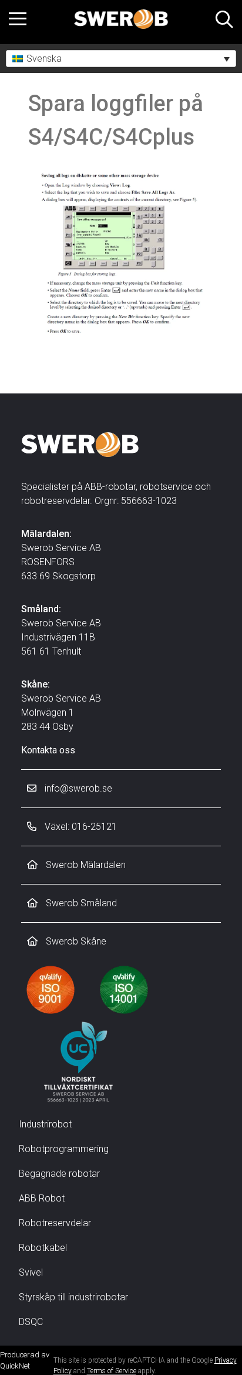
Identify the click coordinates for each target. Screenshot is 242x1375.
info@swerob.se (77, 788)
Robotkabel (43, 1247)
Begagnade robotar (59, 1173)
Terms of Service (111, 1371)
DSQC (31, 1321)
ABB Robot (42, 1198)
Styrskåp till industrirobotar (73, 1297)
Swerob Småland (80, 903)
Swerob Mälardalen (84, 864)
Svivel (31, 1272)
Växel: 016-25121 (79, 826)
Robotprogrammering (64, 1148)
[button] (121, 58)
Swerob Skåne (74, 941)
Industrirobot (45, 1124)
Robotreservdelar (55, 1223)
